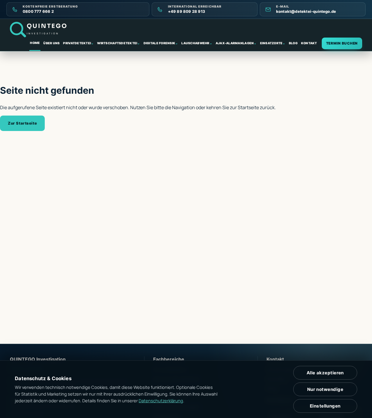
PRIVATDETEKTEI (78, 43)
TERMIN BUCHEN (342, 43)
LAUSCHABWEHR (196, 43)
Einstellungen (325, 406)
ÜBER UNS (51, 43)
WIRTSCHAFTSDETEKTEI (118, 43)
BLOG (293, 43)
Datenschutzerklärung (161, 400)
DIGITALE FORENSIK (161, 43)
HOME (35, 43)
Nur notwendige (325, 389)
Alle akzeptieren (325, 373)
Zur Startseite (22, 123)
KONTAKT (309, 43)
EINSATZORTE (272, 43)
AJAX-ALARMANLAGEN (236, 43)
